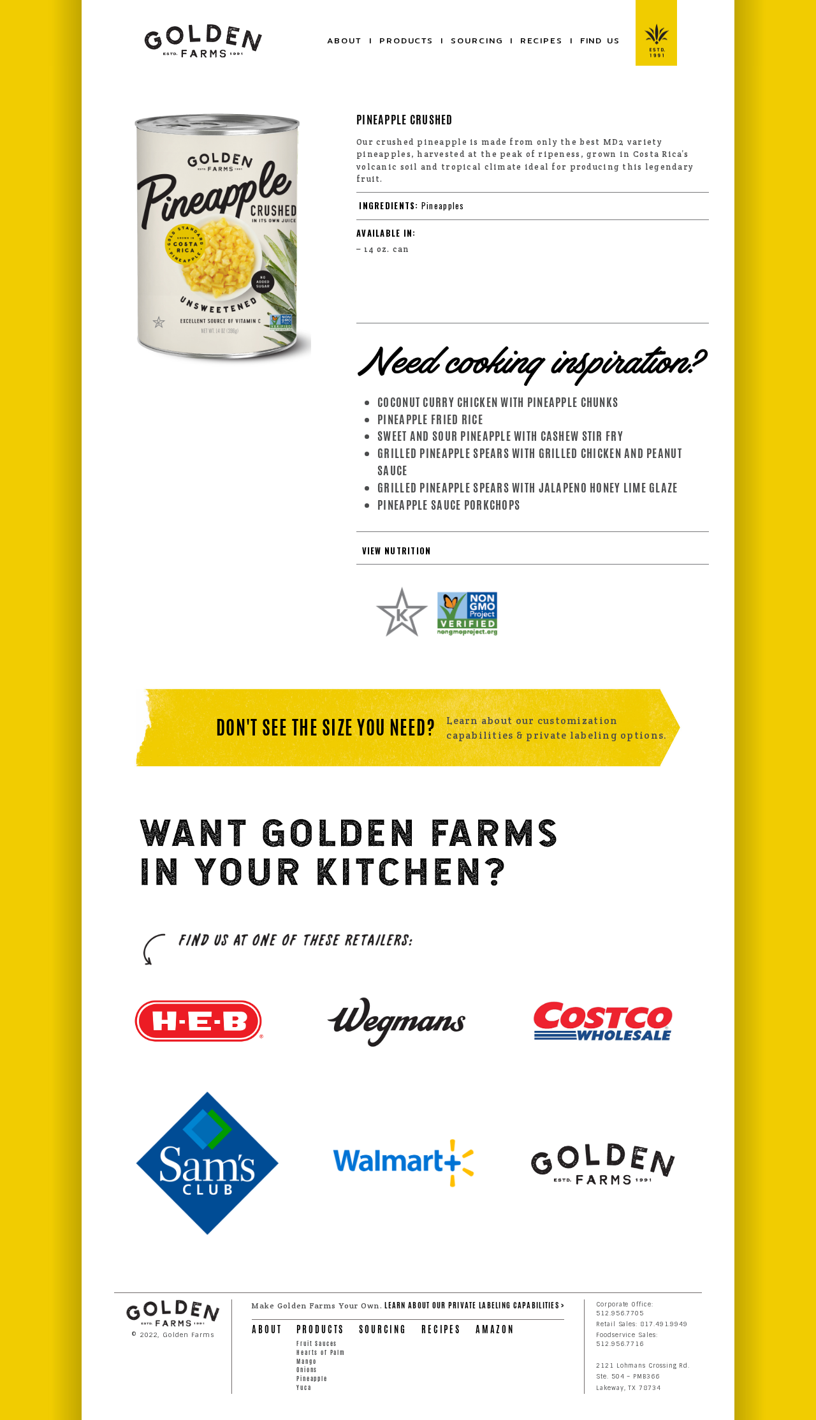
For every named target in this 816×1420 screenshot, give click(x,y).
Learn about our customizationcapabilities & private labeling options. (556, 727)
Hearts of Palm (321, 1353)
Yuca (303, 1388)
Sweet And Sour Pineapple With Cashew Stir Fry (500, 436)
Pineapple (312, 1379)
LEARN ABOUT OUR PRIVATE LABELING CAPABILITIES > (474, 1305)
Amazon (495, 1329)
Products (406, 40)
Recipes (541, 40)
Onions (306, 1370)
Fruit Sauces (316, 1344)
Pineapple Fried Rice (430, 419)
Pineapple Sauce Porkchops (448, 505)
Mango (306, 1361)
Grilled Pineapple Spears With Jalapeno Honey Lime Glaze (527, 488)
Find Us (600, 40)
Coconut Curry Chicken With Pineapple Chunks (497, 402)
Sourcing (477, 40)
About (344, 40)
